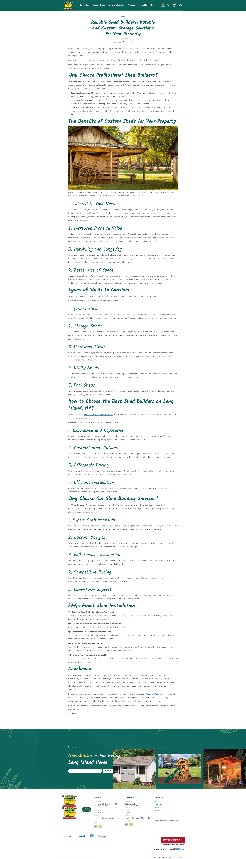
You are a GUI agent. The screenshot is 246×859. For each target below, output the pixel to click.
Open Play (143, 5)
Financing (158, 804)
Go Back (73, 713)
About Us (158, 801)
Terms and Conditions (179, 857)
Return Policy (157, 857)
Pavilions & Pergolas (116, 5)
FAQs (157, 807)
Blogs (157, 810)
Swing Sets (84, 5)
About (152, 5)
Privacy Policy (167, 857)
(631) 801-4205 (129, 813)
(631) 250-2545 (99, 813)
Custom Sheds (99, 5)
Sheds (123, 16)
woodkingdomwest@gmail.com (166, 821)
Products (131, 5)
